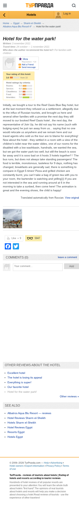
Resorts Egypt (16, 432)
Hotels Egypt (15, 436)
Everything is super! (19, 382)
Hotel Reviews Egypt (19, 427)
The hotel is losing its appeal (24, 377)
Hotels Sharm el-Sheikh (21, 422)
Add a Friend (28, 64)
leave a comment (67, 257)
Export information (34, 466)
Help (46, 462)
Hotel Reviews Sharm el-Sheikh (26, 417)
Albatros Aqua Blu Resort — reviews (29, 413)
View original (72, 197)
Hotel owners (16, 466)
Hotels (31, 14)
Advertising (56, 462)
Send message (29, 67)
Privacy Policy (53, 466)
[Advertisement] (39, 314)
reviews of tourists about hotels (40, 475)
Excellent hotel (16, 372)
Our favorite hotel (18, 386)
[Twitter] (16, 246)
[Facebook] (8, 246)
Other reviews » (69, 396)
